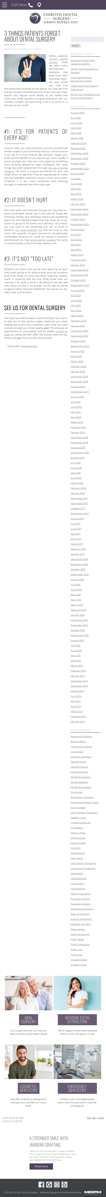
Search (75, 45)
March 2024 (77, 255)
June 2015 (76, 650)
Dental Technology (81, 787)
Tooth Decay (77, 939)
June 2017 (76, 529)
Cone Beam (77, 752)
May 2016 (76, 594)
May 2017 (75, 534)
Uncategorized (29, 346)
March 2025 (77, 199)
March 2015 (77, 666)
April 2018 (76, 478)
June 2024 (76, 239)
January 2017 (78, 554)
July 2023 (76, 295)
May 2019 (76, 412)
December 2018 (79, 437)
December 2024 (79, 209)
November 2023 (79, 275)
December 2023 (79, 270)
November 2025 (79, 158)
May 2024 (76, 244)
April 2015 (76, 660)
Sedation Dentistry (81, 924)
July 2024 (76, 234)
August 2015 (77, 640)
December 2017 (79, 498)
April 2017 (76, 539)
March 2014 (77, 711)
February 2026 (78, 143)
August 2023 (77, 290)
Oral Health (77, 873)
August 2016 (77, 579)
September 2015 (80, 635)
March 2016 (77, 605)
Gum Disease (78, 807)
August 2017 (77, 518)
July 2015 (75, 645)
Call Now (19, 5)
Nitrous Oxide (78, 843)
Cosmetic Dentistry (81, 756)
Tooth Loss (76, 949)
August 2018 (77, 458)
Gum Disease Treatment (84, 812)
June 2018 (76, 468)
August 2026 (78, 113)
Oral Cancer (77, 858)
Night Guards (78, 838)
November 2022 (79, 336)
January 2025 (78, 204)
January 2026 (78, 148)
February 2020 (79, 366)
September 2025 (80, 168)
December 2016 (79, 559)
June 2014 (76, 696)
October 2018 (78, 447)
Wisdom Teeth (79, 964)
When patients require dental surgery (58, 59)
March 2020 (77, 361)
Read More (41, 1166)
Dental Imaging (79, 767)
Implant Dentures (80, 822)
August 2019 (77, 397)
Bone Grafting (78, 741)
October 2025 (78, 163)
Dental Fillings (78, 762)
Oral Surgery (77, 883)
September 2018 (80, 452)
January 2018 (78, 493)
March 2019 (77, 422)
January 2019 (78, 432)
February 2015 (78, 671)
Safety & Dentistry (80, 914)
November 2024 (79, 214)
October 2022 (78, 341)
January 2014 (78, 721)
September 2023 (80, 285)
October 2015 (78, 630)
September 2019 (80, 392)
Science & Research (81, 919)
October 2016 (78, 569)
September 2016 (80, 574)
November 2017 (79, 503)
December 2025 (79, 153)
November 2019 (79, 381)
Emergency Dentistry (82, 797)
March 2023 (77, 316)
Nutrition (75, 848)
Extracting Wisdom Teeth (85, 802)
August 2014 (77, 691)
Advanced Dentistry (81, 736)
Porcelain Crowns (80, 899)
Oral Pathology (79, 878)
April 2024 (76, 250)
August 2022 (77, 351)
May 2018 (76, 473)
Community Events (81, 746)
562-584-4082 (95, 1118)
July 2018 (75, 463)
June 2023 (76, 300)
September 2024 (80, 224)
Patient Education (80, 894)
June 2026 (76, 123)
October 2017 (78, 508)
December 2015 (79, 620)
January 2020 (78, 371)
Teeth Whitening (80, 934)
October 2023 (78, 280)
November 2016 (79, 564)
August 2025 (77, 173)
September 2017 (80, 513)
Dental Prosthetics (81, 777)
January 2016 (78, 615)
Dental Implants (79, 772)
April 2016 (76, 600)
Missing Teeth (78, 833)
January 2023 (78, 326)
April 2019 (76, 417)
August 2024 (78, 229)
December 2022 (79, 331)
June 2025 (76, 184)
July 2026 (76, 118)
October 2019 (78, 386)
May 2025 (76, 189)
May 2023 (76, 305)
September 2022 (80, 346)
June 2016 (76, 590)
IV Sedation (77, 828)
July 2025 (76, 178)
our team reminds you (29, 230)
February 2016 (78, 610)
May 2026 (76, 128)
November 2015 (79, 625)
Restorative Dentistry (82, 909)
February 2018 (78, 488)
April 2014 (76, 706)
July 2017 (75, 524)
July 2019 (75, 402)
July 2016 (75, 584)
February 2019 (78, 427)
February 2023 (78, 321)
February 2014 (78, 716)
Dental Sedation (79, 782)
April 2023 (76, 310)
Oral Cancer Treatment (83, 868)
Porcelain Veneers (80, 904)
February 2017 (78, 549)
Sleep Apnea (78, 929)
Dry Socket (76, 792)
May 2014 (76, 701)
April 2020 (76, 356)
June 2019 (76, 407)
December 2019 (79, 376)
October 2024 (78, 219)
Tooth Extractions (80, 944)
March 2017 (77, 544)
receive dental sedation (43, 240)
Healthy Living (78, 817)
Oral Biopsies (78, 853)
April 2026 (76, 133)
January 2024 (78, 265)
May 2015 (75, 655)
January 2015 (78, 676)
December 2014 (79, 681)
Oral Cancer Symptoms (83, 863)
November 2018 (79, 442)
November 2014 (79, 686)
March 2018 (77, 483)
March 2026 (77, 138)
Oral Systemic (78, 888)
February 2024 (78, 260)
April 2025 (76, 194)
